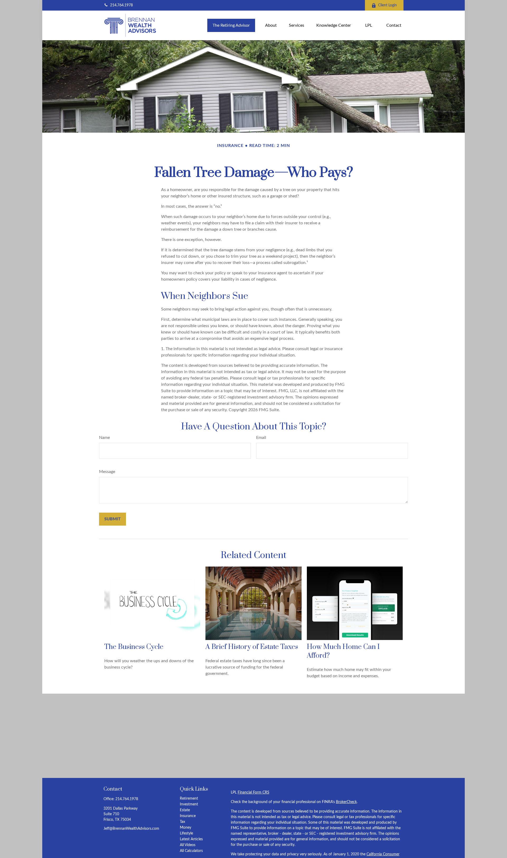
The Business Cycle (133, 647)
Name (104, 437)
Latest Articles (191, 839)
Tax (182, 822)
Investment (189, 804)
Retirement (189, 798)
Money (185, 827)
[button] (231, 25)
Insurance (188, 816)
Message (107, 472)
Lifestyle (186, 833)
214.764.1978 (121, 5)
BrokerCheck (346, 802)
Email (261, 437)
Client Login (387, 5)
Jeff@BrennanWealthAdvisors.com (131, 829)
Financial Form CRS (253, 792)
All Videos (187, 845)
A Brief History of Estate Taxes (251, 647)
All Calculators (191, 851)
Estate (185, 810)
